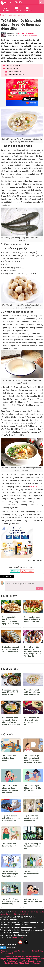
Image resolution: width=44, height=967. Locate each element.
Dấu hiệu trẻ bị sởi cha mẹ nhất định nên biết (33, 901)
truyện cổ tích (17, 912)
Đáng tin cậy (28, 571)
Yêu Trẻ (8, 2)
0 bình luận (7, 577)
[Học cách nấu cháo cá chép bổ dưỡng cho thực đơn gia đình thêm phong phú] (11, 707)
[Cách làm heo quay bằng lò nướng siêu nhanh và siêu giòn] (33, 606)
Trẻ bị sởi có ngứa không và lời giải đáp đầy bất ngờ (32, 788)
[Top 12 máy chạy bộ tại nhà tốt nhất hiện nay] (33, 833)
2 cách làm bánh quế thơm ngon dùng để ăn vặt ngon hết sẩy (10, 649)
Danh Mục (5, 11)
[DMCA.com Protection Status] (8, 949)
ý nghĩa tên (15, 914)
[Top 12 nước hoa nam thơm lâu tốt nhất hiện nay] (33, 805)
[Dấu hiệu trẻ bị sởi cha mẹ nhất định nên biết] (33, 888)
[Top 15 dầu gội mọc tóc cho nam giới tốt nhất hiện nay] (11, 888)
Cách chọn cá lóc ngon (12, 65)
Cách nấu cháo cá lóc (11, 68)
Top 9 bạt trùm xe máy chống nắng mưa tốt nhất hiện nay (11, 818)
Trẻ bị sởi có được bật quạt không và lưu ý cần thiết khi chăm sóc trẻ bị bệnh (33, 759)
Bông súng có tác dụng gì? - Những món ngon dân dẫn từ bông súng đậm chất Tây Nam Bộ (32, 651)
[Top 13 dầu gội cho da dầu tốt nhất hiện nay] (33, 861)
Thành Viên (28, 11)
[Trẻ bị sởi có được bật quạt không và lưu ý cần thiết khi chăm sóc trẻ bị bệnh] (33, 745)
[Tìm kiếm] (41, 2)
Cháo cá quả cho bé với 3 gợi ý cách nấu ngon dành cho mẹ (32, 692)
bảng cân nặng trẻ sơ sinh (32, 912)
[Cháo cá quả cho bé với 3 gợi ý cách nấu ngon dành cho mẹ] (33, 679)
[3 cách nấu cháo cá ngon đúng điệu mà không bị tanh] (11, 679)
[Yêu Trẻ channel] (20, 944)
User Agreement (20, 951)
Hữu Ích (16, 571)
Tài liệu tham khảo (31, 35)
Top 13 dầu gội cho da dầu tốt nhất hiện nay (32, 873)
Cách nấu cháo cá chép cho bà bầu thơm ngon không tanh (31, 721)
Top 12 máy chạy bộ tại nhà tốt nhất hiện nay (32, 846)
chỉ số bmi (24, 914)
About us (4, 951)
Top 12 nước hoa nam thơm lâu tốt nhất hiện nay (31, 818)
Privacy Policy (37, 951)
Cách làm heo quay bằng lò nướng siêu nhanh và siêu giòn (32, 619)
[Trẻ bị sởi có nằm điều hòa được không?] (11, 745)
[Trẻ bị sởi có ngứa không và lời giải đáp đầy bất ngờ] (33, 775)
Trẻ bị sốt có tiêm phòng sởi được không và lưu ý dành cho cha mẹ (10, 789)
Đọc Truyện (17, 11)
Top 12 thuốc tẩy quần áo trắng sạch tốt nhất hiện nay (10, 873)
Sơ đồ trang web (7, 953)
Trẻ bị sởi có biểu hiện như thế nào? (9, 845)
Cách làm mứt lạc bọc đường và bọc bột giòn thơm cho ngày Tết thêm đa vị (10, 620)
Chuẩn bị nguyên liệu (13, 71)
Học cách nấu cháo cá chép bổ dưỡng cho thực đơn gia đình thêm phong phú (11, 721)
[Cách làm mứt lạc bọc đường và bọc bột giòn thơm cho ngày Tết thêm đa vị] (11, 606)
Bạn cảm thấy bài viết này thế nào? (22, 567)
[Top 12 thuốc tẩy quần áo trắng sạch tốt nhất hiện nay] (11, 861)
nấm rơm (33, 486)
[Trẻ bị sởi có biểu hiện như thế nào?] (11, 833)
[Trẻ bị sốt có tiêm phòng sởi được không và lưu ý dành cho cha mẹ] (11, 775)
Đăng (39, 589)
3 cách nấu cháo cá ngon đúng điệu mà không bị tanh (10, 692)
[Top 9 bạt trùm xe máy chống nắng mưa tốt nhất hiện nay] (11, 805)
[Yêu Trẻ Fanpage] (26, 944)
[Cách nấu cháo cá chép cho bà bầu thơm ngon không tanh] (33, 707)
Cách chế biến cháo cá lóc (14, 74)
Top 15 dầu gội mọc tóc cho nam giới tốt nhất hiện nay (10, 901)
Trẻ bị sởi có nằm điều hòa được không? (9, 758)
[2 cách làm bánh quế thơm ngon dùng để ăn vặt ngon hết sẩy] (11, 636)
